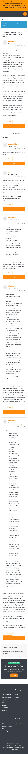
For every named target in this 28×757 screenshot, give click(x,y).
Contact (17, 697)
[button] (4, 121)
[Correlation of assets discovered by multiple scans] (25, 133)
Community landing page (13, 7)
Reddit (10, 5)
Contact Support (5, 731)
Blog (2, 723)
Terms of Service (19, 747)
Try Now (14, 675)
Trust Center (8, 745)
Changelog (4, 710)
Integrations (4, 700)
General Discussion (12, 115)
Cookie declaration (8, 747)
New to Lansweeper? (14, 662)
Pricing (3, 702)
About (16, 694)
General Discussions (7, 19)
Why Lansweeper (6, 694)
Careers (17, 700)
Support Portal (19, 5)
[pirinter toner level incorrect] (22, 133)
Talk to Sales (19, 723)
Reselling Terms (13, 749)
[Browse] (2, 14)
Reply (14, 125)
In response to (16, 221)
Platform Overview (6, 697)
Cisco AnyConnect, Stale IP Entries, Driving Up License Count (12, 34)
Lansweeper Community (8, 14)
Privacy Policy (17, 745)
